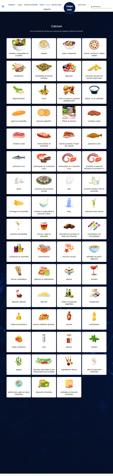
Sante (42, 5)
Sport (20, 5)
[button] (101, 6)
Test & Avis (82, 5)
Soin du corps (56, 5)
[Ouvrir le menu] (3, 6)
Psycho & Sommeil (31, 5)
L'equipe (47, 5)
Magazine (47, 9)
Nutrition (11, 5)
